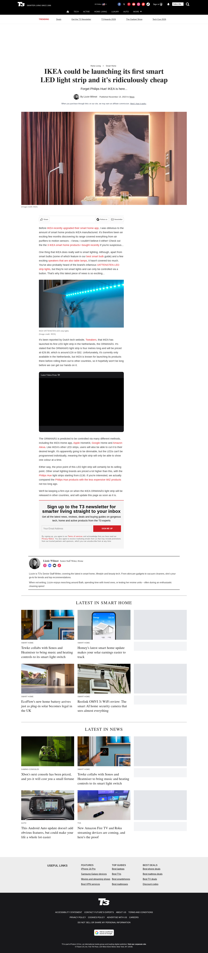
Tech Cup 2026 (159, 19)
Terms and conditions (140, 912)
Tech (76, 11)
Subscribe (177, 4)
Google (96, 442)
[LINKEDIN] (50, 565)
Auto (126, 11)
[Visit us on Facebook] (119, 4)
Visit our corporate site (137, 944)
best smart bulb (95, 256)
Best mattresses (120, 884)
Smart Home (111, 66)
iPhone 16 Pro (88, 869)
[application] (81, 402)
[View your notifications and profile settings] (168, 4)
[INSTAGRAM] (45, 565)
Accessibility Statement (68, 912)
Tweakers (91, 339)
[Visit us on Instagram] (138, 4)
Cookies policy (96, 917)
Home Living (100, 11)
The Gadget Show (134, 19)
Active (86, 11)
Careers (134, 917)
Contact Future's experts (99, 912)
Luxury (115, 11)
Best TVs (116, 874)
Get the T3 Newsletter (81, 19)
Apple (76, 442)
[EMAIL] (55, 565)
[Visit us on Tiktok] (148, 4)
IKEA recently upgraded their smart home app (73, 228)
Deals (58, 19)
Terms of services (75, 536)
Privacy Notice (48, 539)
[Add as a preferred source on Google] (104, 933)
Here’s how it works (138, 104)
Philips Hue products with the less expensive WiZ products (88, 479)
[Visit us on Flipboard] (143, 4)
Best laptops (118, 869)
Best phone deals (151, 869)
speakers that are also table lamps (67, 260)
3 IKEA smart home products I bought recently (73, 245)
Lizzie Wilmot (90, 97)
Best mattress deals (152, 874)
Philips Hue (45, 475)
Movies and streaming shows (95, 879)
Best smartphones (121, 879)
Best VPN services (90, 884)
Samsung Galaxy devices (94, 874)
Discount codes (150, 884)
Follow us (103, 219)
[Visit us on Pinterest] (129, 4)
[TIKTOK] (60, 565)
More (136, 11)
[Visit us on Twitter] (124, 4)
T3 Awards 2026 (108, 19)
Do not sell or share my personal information (104, 922)
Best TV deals (150, 879)
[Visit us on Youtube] (133, 4)
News (131, 97)
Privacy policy (78, 917)
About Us (121, 912)
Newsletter (118, 219)
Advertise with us (117, 917)
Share (46, 219)
